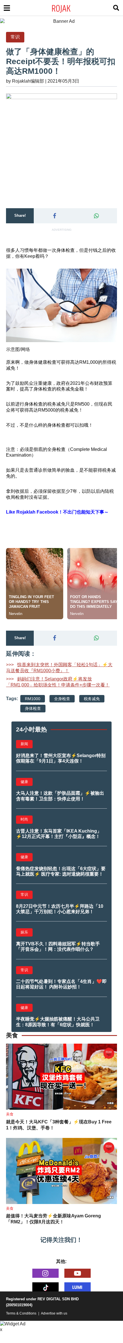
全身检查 (62, 698)
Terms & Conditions (21, 1313)
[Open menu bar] (7, 8)
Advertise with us (54, 1313)
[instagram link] (45, 1273)
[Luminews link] (77, 1286)
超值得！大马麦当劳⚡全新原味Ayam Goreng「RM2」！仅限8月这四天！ (53, 1218)
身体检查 (33, 708)
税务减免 (92, 698)
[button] (54, 216)
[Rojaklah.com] (68, 8)
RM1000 (32, 698)
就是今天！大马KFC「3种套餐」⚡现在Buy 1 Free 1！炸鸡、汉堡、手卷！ (59, 1124)
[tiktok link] (45, 1286)
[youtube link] (77, 1273)
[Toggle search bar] (116, 8)
